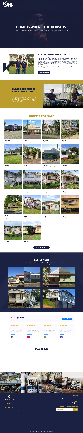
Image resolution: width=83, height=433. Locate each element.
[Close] (48, 208)
